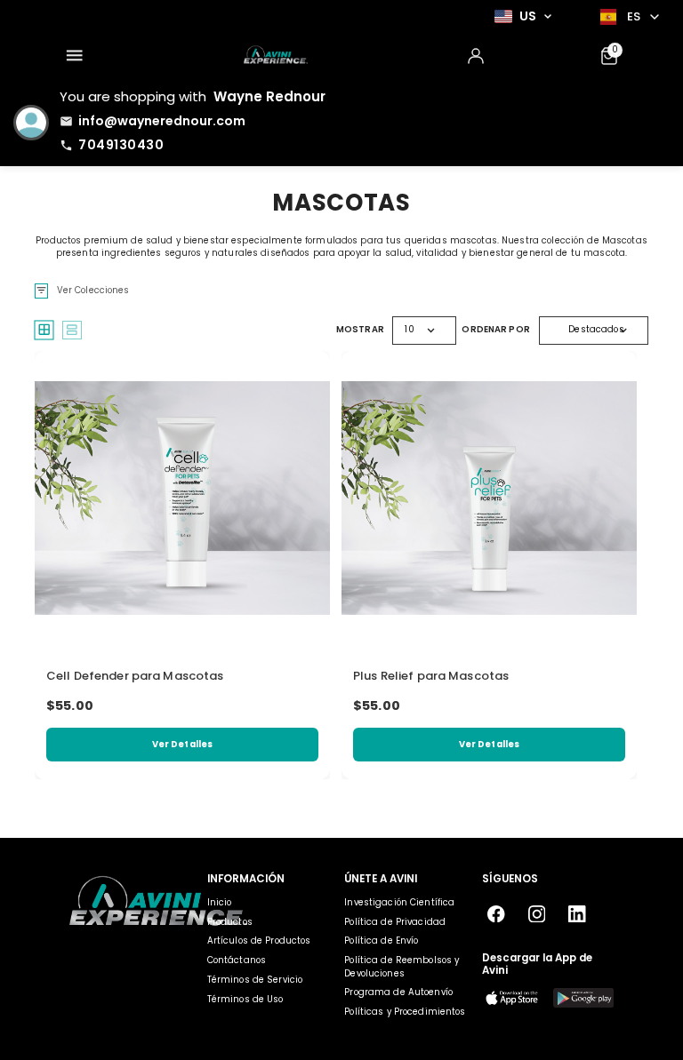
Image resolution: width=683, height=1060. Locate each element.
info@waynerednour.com (161, 121)
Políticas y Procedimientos (404, 1011)
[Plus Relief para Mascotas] (489, 498)
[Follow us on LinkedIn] (577, 913)
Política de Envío (381, 940)
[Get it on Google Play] (583, 998)
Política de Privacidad (395, 922)
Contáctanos (236, 960)
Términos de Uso (245, 999)
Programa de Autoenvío (398, 992)
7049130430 (121, 145)
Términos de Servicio (255, 979)
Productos (230, 922)
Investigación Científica (399, 902)
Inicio (219, 902)
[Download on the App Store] (512, 998)
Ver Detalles (182, 744)
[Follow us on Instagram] (536, 913)
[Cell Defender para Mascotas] (182, 498)
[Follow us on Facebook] (496, 913)
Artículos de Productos (259, 940)
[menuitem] (74, 56)
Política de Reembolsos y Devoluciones (401, 966)
